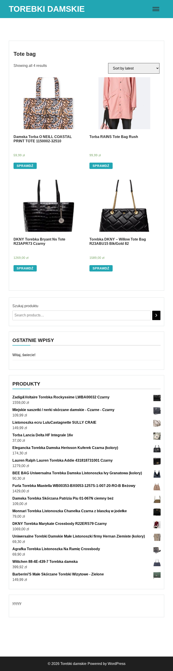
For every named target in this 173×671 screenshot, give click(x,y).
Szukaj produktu (25, 306)
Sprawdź (25, 166)
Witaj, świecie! (23, 355)
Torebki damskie (47, 9)
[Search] (156, 315)
